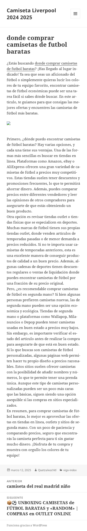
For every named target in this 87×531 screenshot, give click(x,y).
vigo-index (70, 470)
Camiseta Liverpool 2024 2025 (31, 14)
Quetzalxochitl (47, 470)
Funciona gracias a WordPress (27, 525)
